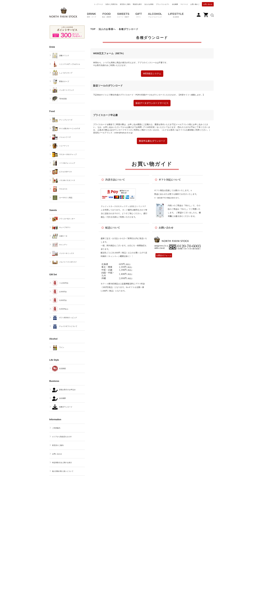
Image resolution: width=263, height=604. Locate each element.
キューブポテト (65, 227)
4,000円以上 (63, 309)
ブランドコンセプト (162, 4)
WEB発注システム (152, 73)
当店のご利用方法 (111, 4)
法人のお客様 (148, 4)
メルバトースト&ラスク (68, 262)
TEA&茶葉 (63, 99)
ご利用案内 (56, 428)
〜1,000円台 (63, 283)
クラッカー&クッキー (67, 219)
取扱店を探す (137, 4)
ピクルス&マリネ (65, 172)
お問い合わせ (207, 4)
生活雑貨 (62, 368)
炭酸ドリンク (64, 55)
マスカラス (63, 189)
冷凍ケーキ (63, 236)
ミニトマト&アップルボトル (69, 64)
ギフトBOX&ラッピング (68, 317)
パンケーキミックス (66, 253)
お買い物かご (194, 4)
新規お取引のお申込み (67, 389)
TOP (92, 29)
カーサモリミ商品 (65, 197)
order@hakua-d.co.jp (123, 133)
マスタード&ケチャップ (68, 154)
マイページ (184, 4)
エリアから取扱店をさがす (62, 437)
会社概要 (175, 4)
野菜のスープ (64, 81)
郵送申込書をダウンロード (152, 141)
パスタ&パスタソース (67, 180)
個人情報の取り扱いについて (62, 471)
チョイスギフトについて (68, 326)
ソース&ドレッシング (67, 163)
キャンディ (63, 244)
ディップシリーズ (65, 120)
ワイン (61, 347)
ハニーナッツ (64, 146)
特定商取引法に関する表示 (62, 462)
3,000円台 (63, 300)
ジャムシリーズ (65, 137)
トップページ (98, 4)
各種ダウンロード (152, 38)
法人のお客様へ (107, 29)
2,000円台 (63, 292)
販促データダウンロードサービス (152, 103)
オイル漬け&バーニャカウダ (69, 128)
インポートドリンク (66, 90)
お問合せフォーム (163, 255)
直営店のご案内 (125, 4)
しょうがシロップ (65, 73)
